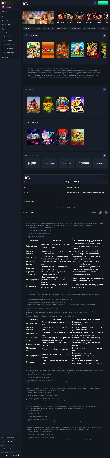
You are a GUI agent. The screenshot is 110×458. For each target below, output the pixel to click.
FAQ (25, 196)
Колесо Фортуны (10, 3)
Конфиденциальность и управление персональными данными (85, 192)
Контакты (26, 192)
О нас (25, 187)
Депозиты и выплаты (30, 201)
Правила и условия (73, 187)
